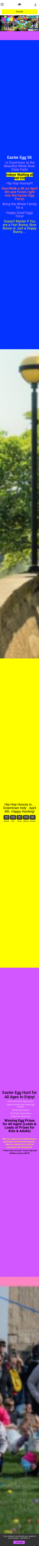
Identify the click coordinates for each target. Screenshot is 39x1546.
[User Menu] (35, 4)
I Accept (19, 1542)
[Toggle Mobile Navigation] (2, 4)
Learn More (24, 1538)
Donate (19, 11)
